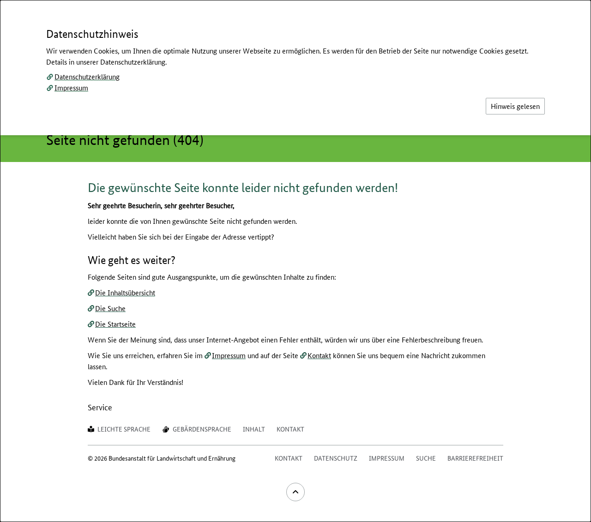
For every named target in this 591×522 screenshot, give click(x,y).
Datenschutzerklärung (87, 76)
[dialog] (295, 261)
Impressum (71, 87)
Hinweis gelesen (515, 106)
